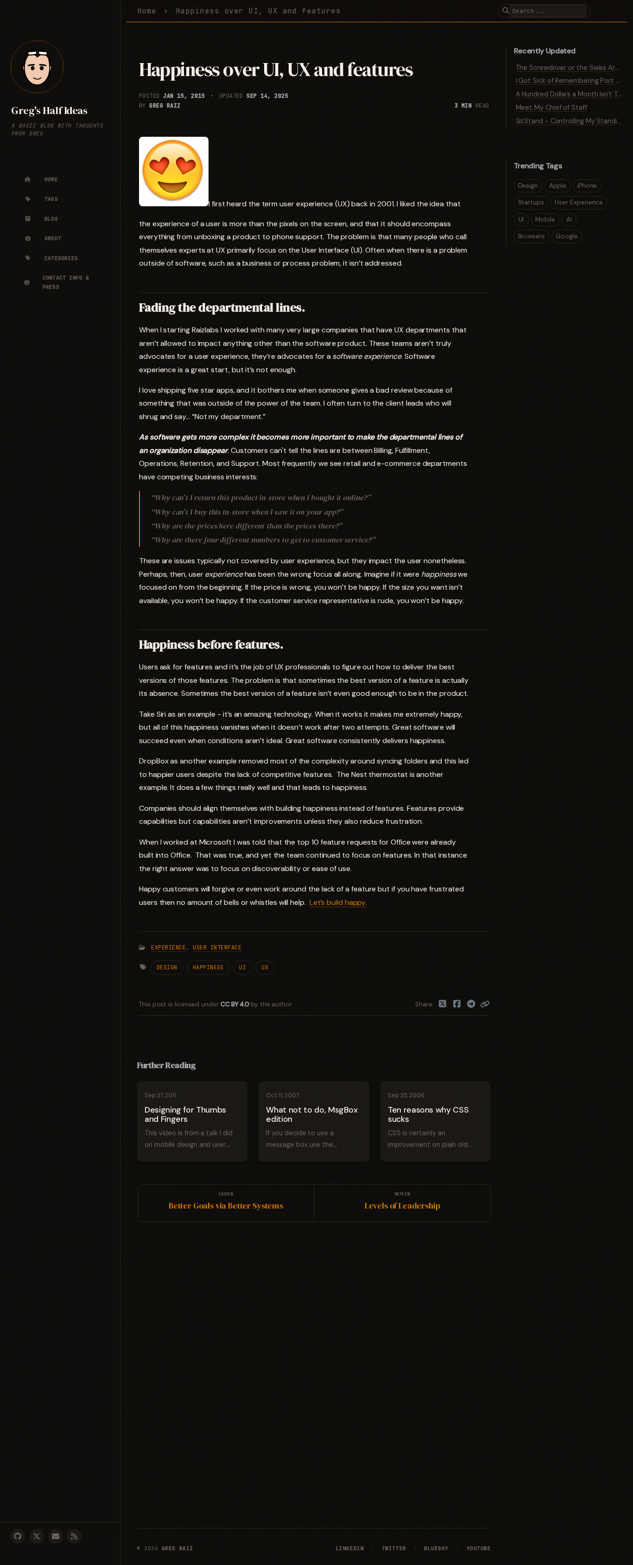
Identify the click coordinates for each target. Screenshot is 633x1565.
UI (242, 967)
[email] (55, 1536)
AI (569, 219)
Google (567, 236)
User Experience (579, 202)
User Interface (217, 947)
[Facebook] (457, 1004)
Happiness (208, 967)
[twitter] (36, 1536)
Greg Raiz (164, 105)
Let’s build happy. (338, 902)
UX (264, 967)
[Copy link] (484, 1004)
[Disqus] (314, 1373)
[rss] (74, 1536)
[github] (17, 1536)
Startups (531, 202)
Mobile (545, 219)
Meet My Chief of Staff (551, 107)
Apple (558, 186)
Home (147, 11)
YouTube (479, 1548)
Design (167, 967)
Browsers (531, 236)
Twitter (394, 1548)
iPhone (587, 186)
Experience (168, 947)
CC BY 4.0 (236, 1004)
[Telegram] (471, 1004)
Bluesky (436, 1548)
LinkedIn (350, 1548)
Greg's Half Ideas (49, 110)
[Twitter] (442, 1004)
